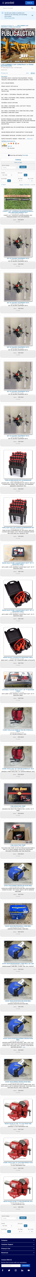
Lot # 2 (12, 259)
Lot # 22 (12, 1083)
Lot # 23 (12, 1125)
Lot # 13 (12, 732)
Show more (30, 138)
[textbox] (9, 167)
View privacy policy (10, 18)
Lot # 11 (12, 658)
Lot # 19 (12, 965)
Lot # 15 (12, 807)
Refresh (4, 184)
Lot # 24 (12, 1164)
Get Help (25, 155)
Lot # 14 (12, 770)
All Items (21, 184)
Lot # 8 (12, 529)
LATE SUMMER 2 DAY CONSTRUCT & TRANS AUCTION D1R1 (14, 26)
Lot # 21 (12, 1041)
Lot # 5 (12, 392)
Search (23, 167)
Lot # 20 (12, 1002)
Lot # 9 (12, 565)
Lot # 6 (12, 437)
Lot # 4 (12, 348)
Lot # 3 (12, 304)
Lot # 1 (12, 214)
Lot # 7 (12, 481)
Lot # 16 (12, 846)
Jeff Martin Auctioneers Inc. (7, 25)
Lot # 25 (12, 1202)
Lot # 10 (12, 613)
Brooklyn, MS (5, 73)
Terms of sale (18, 162)
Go (25, 175)
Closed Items (27, 184)
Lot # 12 (12, 692)
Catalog (18, 159)
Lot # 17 (12, 887)
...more (23, 1047)
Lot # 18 (12, 927)
